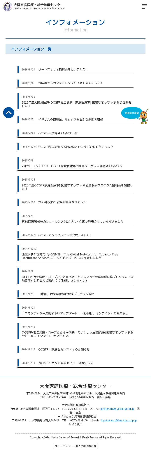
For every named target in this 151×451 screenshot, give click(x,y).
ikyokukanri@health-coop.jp (119, 420)
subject (144, 6)
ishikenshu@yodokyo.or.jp (117, 408)
